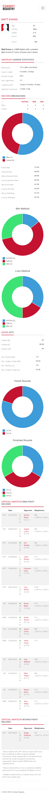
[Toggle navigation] (42, 8)
